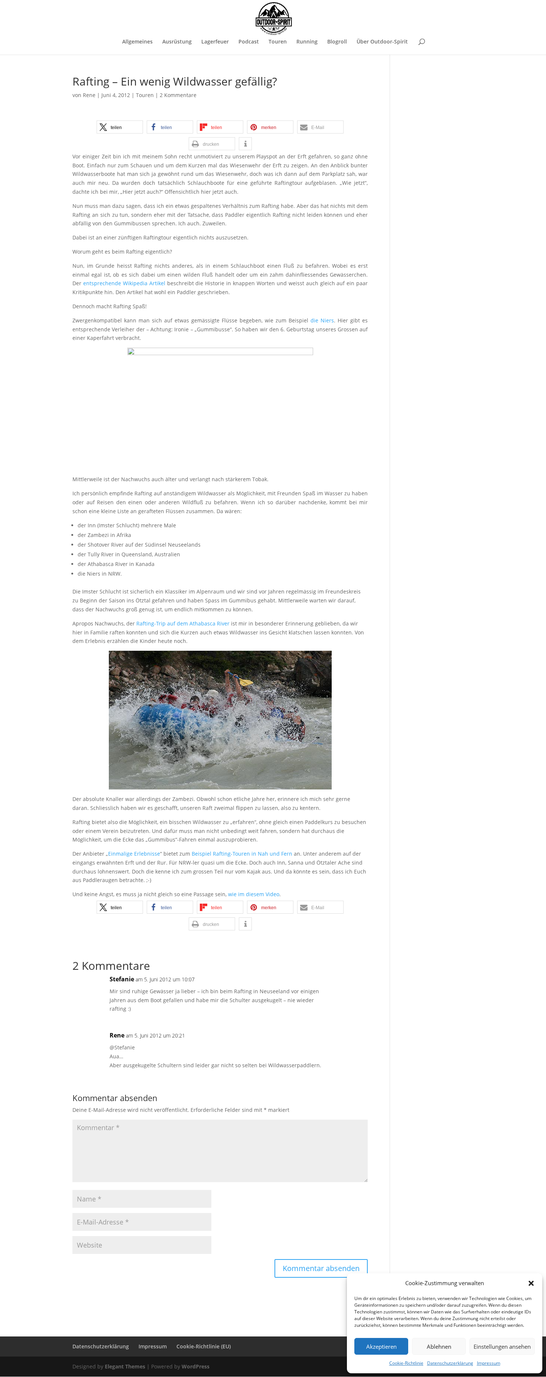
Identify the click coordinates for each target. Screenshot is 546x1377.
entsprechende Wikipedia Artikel (124, 283)
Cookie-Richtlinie (406, 1363)
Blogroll (337, 42)
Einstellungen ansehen (502, 1346)
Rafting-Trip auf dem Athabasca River (183, 623)
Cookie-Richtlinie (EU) (203, 1346)
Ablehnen (439, 1346)
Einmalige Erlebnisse (134, 853)
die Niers (322, 320)
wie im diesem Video (253, 894)
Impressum (488, 1363)
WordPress (195, 1366)
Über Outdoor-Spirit (382, 42)
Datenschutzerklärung (450, 1363)
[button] (531, 1283)
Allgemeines (137, 42)
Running (307, 42)
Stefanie (122, 979)
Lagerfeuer (215, 42)
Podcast (248, 42)
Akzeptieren (381, 1346)
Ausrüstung (177, 42)
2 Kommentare (178, 95)
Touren (278, 42)
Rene (89, 95)
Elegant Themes (125, 1366)
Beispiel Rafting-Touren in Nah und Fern (242, 853)
